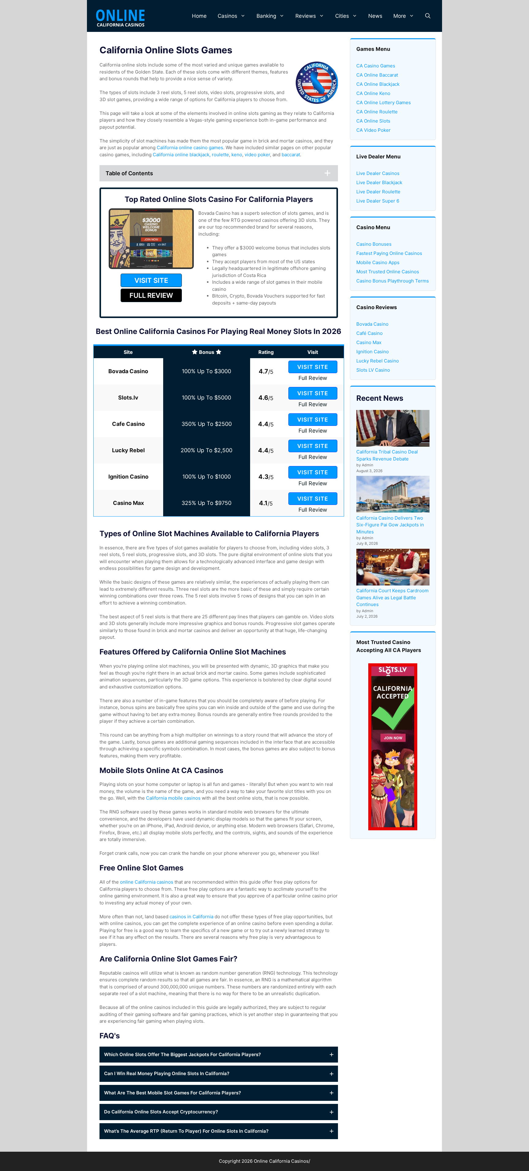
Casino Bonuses (374, 244)
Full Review (312, 378)
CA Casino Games (375, 66)
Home (199, 16)
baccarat (291, 154)
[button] (218, 1055)
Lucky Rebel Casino (377, 361)
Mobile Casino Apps (378, 262)
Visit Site (312, 367)
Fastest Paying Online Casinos (389, 253)
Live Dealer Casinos (378, 173)
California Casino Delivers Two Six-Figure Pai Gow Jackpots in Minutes (390, 525)
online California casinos (146, 882)
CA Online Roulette (377, 112)
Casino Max (368, 342)
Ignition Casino (372, 351)
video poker (257, 154)
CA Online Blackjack (378, 84)
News (375, 16)
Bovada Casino (372, 324)
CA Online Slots (373, 121)
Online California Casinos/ (282, 1161)
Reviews (305, 16)
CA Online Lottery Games (383, 102)
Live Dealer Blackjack (379, 182)
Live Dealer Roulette (378, 192)
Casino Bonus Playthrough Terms (392, 281)
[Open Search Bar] (428, 16)
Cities (342, 16)
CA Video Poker (373, 130)
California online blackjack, (182, 154)
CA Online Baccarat (377, 75)
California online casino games (190, 147)
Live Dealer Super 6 (377, 201)
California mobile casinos (173, 798)
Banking (266, 16)
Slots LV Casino (373, 370)
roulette (220, 154)
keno (236, 154)
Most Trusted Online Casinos (387, 272)
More (399, 16)
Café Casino (369, 333)
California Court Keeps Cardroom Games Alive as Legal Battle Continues (392, 597)
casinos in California (191, 916)
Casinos (227, 16)
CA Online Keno (373, 93)
